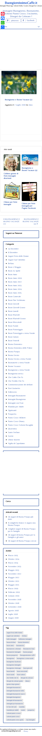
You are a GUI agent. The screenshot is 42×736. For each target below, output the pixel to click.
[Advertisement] (21, 45)
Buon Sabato (13, 337)
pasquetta (31, 710)
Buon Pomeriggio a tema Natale (21, 333)
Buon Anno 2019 (15, 278)
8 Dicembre (13, 252)
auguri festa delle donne (14, 633)
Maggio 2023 (13, 570)
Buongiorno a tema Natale (19, 370)
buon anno (10, 645)
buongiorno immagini (13, 665)
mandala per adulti (12, 710)
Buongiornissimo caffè (27, 655)
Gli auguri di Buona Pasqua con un (22, 541)
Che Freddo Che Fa (16, 381)
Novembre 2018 (14, 599)
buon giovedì (28, 668)
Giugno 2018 (13, 618)
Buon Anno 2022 (15, 282)
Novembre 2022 (14, 574)
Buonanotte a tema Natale (19, 362)
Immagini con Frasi (15, 403)
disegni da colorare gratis (15, 681)
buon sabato (21, 674)
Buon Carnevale (14, 296)
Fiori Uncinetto (14, 388)
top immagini (30, 720)
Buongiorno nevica (15, 373)
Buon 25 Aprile (14, 271)
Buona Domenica (15, 344)
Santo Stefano (14, 432)
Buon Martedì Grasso (17, 318)
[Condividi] (2, 27)
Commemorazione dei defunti (20, 384)
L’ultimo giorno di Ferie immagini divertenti (11, 175)
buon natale (10, 674)
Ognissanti (12, 410)
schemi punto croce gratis (15, 720)
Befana (11, 263)
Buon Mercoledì (14, 322)
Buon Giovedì (13, 304)
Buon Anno (12, 274)
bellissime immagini (25, 639)
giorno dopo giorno (13, 684)
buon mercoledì (22, 671)
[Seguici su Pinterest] (13, 22)
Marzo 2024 (13, 563)
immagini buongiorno (13, 697)
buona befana (11, 642)
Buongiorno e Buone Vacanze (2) (11, 221)
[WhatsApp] (2, 22)
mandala (21, 707)
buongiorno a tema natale (25, 658)
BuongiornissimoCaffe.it (21, 3)
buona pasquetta (12, 655)
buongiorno (10, 658)
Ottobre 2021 (13, 581)
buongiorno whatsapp (14, 668)
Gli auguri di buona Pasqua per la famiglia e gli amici (21, 536)
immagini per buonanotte (15, 704)
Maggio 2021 (13, 585)
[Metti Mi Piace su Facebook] (28, 22)
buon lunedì (10, 671)
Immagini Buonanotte (17, 395)
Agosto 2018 (13, 610)
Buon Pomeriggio (15, 329)
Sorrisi (10, 436)
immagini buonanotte (13, 687)
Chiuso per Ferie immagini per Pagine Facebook (29, 205)
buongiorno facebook (14, 662)
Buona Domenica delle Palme (20, 348)
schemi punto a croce (14, 713)
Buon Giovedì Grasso (16, 307)
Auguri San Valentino (16, 260)
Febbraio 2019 (14, 592)
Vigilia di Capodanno (16, 443)
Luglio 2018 (13, 614)
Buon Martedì (13, 315)
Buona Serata (13, 355)
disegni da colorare (27, 678)
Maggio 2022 (13, 577)
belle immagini (11, 639)
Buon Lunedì (13, 311)
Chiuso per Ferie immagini (10, 203)
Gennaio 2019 (13, 596)
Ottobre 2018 (13, 603)
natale (23, 710)
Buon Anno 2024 (15, 289)
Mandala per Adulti (16, 406)
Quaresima (12, 428)
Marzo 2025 (13, 555)
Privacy (26, 731)
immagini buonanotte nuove (16, 694)
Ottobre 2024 (13, 559)
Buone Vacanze (14, 366)
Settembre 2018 (14, 607)
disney (28, 681)
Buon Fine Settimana (16, 300)
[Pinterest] (2, 14)
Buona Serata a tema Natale (19, 359)
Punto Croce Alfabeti (16, 417)
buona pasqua (27, 652)
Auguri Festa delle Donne (18, 256)
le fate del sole (11, 707)
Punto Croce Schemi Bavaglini (20, 425)
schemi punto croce (13, 716)
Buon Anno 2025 (15, 293)
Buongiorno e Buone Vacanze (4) (29, 169)
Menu (4, 26)
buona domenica (23, 642)
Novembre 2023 (14, 566)
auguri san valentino (13, 636)
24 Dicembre (13, 248)
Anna (30, 105)
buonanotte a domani (14, 649)
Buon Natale (13, 326)
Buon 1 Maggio (14, 267)
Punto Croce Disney (16, 421)
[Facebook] (2, 18)
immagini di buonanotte (14, 700)
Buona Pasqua (14, 351)
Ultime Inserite (14, 439)
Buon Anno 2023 (15, 285)
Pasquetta (12, 414)
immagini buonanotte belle (15, 691)
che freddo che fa (12, 678)
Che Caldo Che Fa (15, 377)
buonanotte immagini (13, 652)
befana (24, 636)
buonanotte (20, 645)
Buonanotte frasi (28, 649)
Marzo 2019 (13, 588)
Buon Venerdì (13, 340)
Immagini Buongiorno (17, 399)
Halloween (12, 392)
